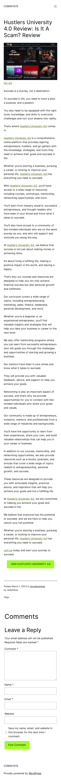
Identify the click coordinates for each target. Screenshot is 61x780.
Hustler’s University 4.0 (33, 126)
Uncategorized (37, 586)
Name (9, 684)
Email (9, 699)
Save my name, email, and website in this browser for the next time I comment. (30, 732)
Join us (8, 550)
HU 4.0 (8, 83)
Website (9, 713)
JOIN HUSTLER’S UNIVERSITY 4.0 (31, 564)
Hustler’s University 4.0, (24, 185)
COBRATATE (11, 6)
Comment (11, 648)
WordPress (35, 773)
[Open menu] (55, 6)
